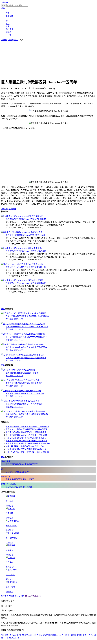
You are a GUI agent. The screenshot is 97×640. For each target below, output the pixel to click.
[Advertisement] (48, 59)
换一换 (4, 492)
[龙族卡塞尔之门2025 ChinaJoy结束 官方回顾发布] (22, 216)
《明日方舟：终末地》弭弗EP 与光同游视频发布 (26, 438)
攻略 (7, 24)
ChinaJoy (4, 209)
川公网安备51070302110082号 (51, 635)
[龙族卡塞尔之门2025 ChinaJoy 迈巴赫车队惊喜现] (22, 280)
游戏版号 (9, 29)
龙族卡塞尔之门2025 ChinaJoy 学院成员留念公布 (26, 251)
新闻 (7, 21)
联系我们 (13, 596)
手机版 (11, 635)
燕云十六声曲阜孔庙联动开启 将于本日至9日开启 (26, 435)
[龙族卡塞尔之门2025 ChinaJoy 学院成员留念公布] (22, 248)
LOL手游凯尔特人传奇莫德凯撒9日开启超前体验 (26, 449)
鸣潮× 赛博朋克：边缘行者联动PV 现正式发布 (25, 446)
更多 (3, 309)
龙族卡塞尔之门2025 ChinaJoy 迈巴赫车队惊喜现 (26, 283)
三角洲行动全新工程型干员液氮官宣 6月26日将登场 (27, 427)
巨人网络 (12, 209)
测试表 (8, 32)
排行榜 (8, 35)
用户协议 (29, 596)
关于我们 (5, 596)
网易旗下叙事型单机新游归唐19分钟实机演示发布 (26, 441)
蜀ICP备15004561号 (30, 635)
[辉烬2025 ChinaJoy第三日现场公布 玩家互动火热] (22, 264)
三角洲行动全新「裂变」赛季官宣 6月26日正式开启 (27, 452)
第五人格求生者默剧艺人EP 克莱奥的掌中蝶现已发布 (28, 444)
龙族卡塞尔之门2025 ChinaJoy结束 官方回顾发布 (26, 219)
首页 (7, 13)
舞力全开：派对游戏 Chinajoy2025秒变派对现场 (25, 235)
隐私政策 (37, 596)
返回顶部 (18, 635)
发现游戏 (9, 16)
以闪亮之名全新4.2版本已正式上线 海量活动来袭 (26, 432)
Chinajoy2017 (13, 40)
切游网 (4, 40)
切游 (3, 8)
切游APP (4, 3)
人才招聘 (21, 596)
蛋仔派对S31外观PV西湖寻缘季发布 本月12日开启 (27, 429)
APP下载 (4, 635)
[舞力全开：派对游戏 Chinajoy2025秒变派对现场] (21, 232)
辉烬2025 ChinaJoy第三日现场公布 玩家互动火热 (26, 267)
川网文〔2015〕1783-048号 (75, 635)
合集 (7, 26)
